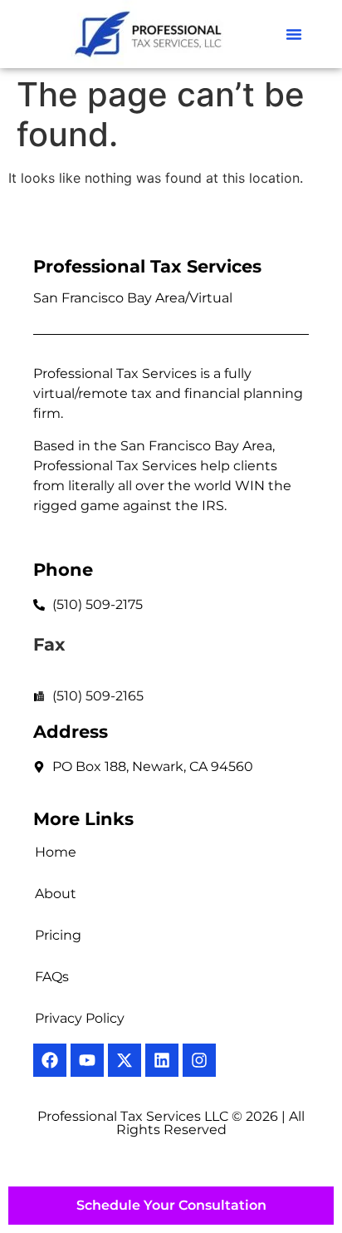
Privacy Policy (80, 1018)
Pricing (58, 935)
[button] (293, 34)
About (55, 893)
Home (55, 852)
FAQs (52, 977)
